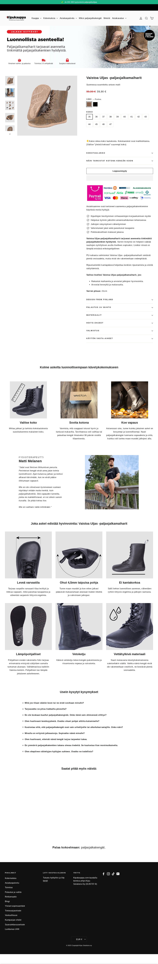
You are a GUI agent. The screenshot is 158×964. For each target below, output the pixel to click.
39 (117, 117)
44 (89, 124)
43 (145, 117)
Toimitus (9, 887)
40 (124, 117)
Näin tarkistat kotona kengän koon (109, 161)
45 (96, 124)
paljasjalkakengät (93, 847)
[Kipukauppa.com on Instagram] (108, 873)
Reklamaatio (11, 897)
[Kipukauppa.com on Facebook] (103, 873)
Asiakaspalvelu (67, 18)
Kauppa (36, 18)
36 (96, 117)
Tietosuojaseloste (13, 911)
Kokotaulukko (95, 153)
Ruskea (89, 104)
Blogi (7, 901)
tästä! (45, 881)
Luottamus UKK (12, 929)
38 (110, 117)
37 (103, 117)
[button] (119, 178)
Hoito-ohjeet (95, 323)
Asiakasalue (118, 18)
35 (89, 117)
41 (131, 117)
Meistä (107, 18)
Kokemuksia (49, 18)
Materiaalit (94, 315)
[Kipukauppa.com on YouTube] (118, 873)
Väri (93, 99)
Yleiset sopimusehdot (15, 906)
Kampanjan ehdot (13, 920)
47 (110, 124)
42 (138, 117)
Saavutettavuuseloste (15, 925)
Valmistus (92, 331)
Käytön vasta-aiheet (99, 338)
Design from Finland (99, 299)
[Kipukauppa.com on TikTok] (113, 873)
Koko (89, 112)
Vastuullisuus (11, 915)
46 (103, 124)
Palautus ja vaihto (98, 307)
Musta (95, 104)
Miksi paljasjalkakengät (90, 18)
